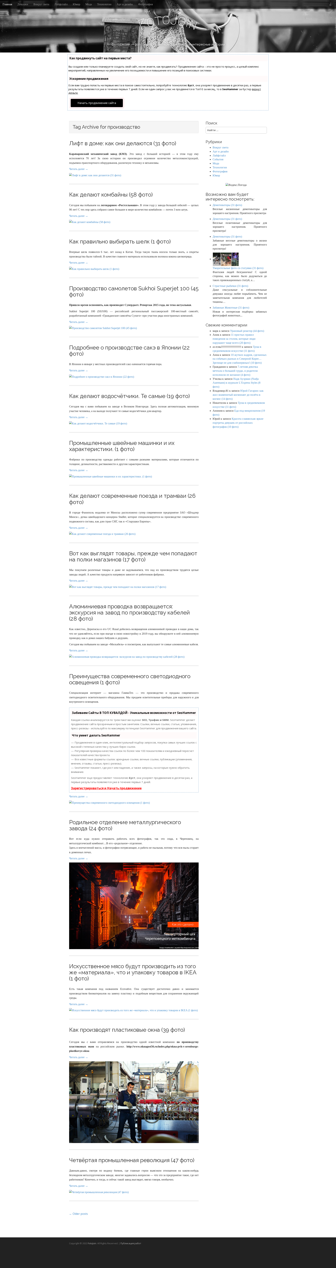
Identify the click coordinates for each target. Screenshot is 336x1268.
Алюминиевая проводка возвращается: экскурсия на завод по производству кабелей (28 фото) (129, 612)
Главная (7, 4)
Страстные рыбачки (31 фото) (230, 285)
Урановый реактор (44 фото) (247, 330)
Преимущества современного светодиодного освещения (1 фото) (129, 679)
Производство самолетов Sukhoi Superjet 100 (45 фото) (133, 291)
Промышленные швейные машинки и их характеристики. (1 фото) (121, 446)
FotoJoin (92, 1243)
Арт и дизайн (125, 4)
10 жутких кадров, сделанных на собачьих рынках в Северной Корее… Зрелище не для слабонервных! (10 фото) (240, 358)
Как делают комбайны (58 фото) (111, 194)
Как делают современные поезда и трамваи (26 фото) (132, 498)
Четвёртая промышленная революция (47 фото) (131, 1160)
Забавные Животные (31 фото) (231, 307)
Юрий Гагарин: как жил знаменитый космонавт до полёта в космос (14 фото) (238, 394)
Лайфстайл (61, 4)
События (218, 159)
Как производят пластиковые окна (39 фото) (127, 1029)
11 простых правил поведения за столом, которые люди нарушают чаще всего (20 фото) (234, 338)
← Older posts (78, 1214)
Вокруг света (41, 4)
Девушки (22, 4)
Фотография (145, 4)
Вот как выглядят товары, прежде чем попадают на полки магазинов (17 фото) (133, 556)
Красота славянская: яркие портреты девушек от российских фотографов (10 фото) (238, 422)
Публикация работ (130, 1243)
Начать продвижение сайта (97, 103)
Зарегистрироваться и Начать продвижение (106, 788)
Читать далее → (78, 168)
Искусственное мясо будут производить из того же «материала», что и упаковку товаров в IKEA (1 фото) (132, 972)
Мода (88, 4)
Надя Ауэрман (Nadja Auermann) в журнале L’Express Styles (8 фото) (236, 382)
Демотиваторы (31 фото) (227, 205)
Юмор (76, 4)
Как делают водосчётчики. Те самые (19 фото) (129, 396)
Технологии (104, 4)
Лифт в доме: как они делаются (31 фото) (122, 143)
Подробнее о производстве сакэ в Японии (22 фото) (129, 350)
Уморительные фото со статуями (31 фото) (238, 268)
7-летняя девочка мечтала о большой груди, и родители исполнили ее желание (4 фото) (235, 370)
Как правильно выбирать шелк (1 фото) (120, 241)
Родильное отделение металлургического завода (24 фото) (125, 825)
